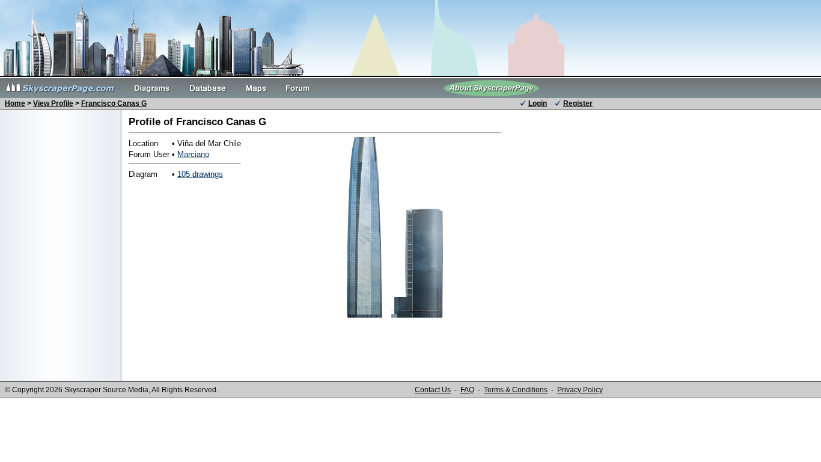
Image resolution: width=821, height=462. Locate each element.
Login (537, 103)
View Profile (53, 103)
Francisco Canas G (114, 103)
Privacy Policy (580, 390)
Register (578, 103)
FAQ (467, 390)
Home (15, 103)
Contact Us (433, 390)
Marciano (193, 154)
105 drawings (200, 174)
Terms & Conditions (516, 390)
